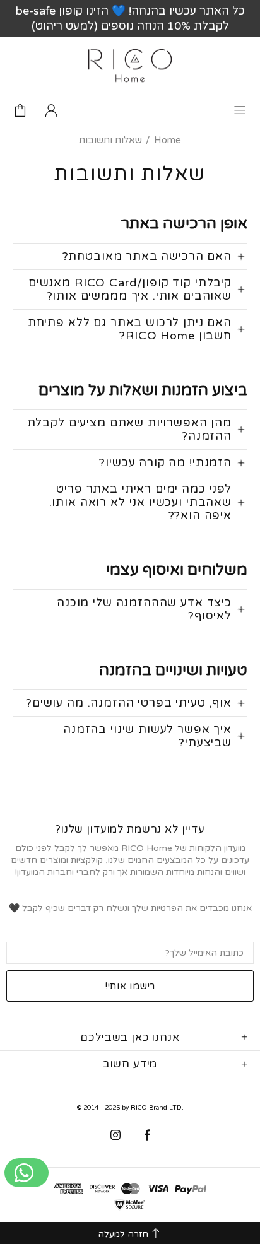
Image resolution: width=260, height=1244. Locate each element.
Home (167, 140)
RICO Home (130, 66)
